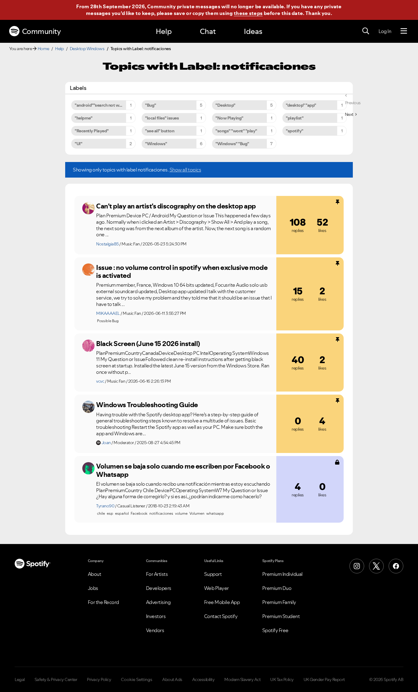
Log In (385, 31)
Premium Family (279, 602)
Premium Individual (282, 574)
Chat (208, 31)
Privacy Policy (99, 679)
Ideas (253, 31)
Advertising (158, 602)
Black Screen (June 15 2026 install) (148, 344)
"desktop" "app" (301, 105)
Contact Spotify (221, 616)
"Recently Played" (92, 131)
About (94, 574)
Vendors (155, 630)
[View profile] (88, 208)
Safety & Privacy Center (56, 679)
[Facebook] (396, 566)
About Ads (172, 679)
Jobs (93, 588)
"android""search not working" (104, 105)
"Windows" (156, 144)
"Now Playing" (229, 118)
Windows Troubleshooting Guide (147, 405)
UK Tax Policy (282, 679)
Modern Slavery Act (242, 679)
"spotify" (294, 131)
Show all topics (185, 169)
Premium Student (281, 616)
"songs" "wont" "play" (236, 131)
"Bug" (150, 105)
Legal (20, 679)
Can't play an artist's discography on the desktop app (176, 206)
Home (43, 49)
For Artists (157, 574)
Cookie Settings (136, 679)
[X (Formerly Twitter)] (376, 566)
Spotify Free (275, 630)
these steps (248, 13)
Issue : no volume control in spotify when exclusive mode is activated (181, 271)
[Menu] (404, 31)
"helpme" (83, 118)
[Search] (365, 31)
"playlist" (294, 118)
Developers (158, 588)
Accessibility (203, 679)
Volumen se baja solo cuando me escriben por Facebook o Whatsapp (183, 470)
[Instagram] (356, 566)
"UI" (78, 144)
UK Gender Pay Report (324, 679)
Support (213, 574)
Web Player (216, 588)
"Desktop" (225, 105)
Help (164, 31)
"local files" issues (162, 118)
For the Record (103, 602)
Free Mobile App (222, 602)
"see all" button (159, 131)
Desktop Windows (87, 49)
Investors (156, 616)
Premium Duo (277, 588)
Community (41, 31)
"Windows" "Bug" (232, 144)
